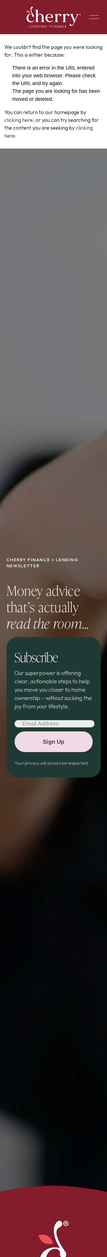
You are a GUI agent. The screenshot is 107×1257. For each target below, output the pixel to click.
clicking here (18, 120)
